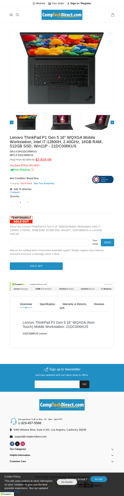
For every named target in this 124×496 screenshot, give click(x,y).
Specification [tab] (47, 304)
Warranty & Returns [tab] (74, 304)
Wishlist (40, 3)
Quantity (15, 196)
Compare (15, 192)
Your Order (57, 3)
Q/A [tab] (62, 307)
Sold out (36, 266)
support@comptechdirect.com (31, 436)
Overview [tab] (26, 304)
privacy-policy (12, 492)
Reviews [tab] (99, 304)
